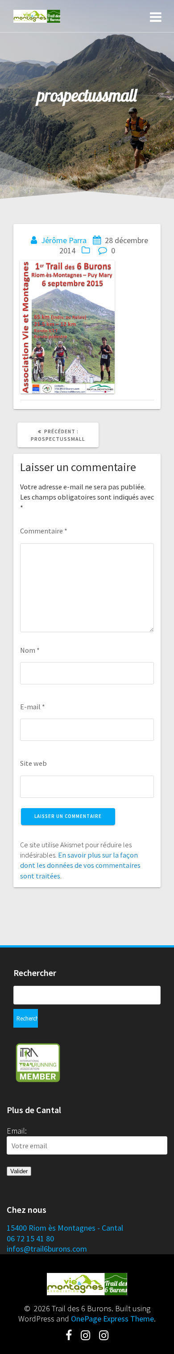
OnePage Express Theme (112, 1318)
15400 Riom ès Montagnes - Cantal (65, 1228)
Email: (17, 1131)
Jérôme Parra (64, 240)
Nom (30, 650)
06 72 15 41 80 (30, 1238)
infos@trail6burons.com (47, 1249)
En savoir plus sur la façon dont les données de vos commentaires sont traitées (80, 865)
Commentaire (43, 530)
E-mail (32, 706)
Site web (33, 763)
